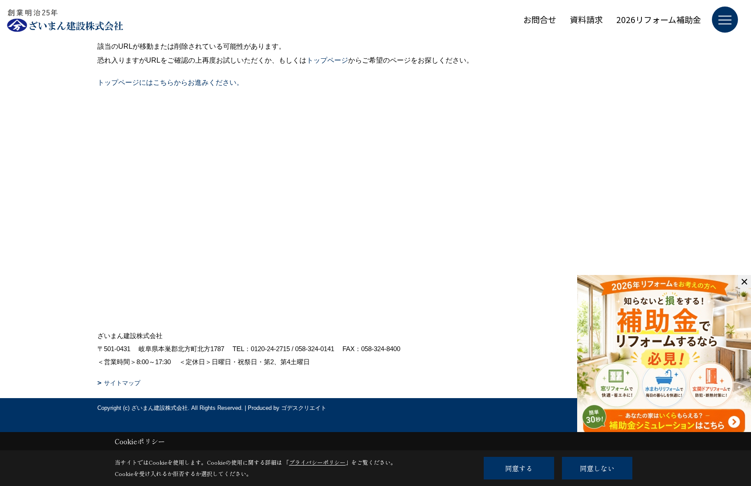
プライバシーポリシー (317, 462)
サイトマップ (122, 382)
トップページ (327, 60)
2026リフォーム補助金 (658, 19)
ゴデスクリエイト (303, 408)
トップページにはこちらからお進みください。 (170, 82)
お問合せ (539, 19)
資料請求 (586, 19)
